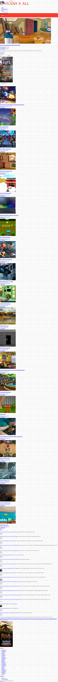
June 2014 (3, 667)
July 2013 (3, 673)
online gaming (15, 619)
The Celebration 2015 (4, 126)
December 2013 (4, 670)
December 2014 (4, 663)
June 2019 (3, 653)
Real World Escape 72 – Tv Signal (6, 281)
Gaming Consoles (52, 618)
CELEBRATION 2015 (9, 618)
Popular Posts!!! (4, 83)
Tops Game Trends (46, 619)
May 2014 (3, 668)
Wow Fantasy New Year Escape (6, 259)
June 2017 (3, 656)
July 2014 (3, 666)
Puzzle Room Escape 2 (4, 325)
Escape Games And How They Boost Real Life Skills (10, 45)
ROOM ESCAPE (37, 619)
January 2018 (3, 654)
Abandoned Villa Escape (4, 480)
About (2, 8)
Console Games (15, 618)
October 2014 (3, 665)
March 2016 (3, 660)
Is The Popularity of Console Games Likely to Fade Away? (11, 436)
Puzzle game (32, 619)
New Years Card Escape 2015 (5, 193)
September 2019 (4, 651)
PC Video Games (19, 619)
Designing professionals (26, 618)
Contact (3, 11)
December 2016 (4, 657)
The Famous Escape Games (5, 392)
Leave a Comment (2, 49)
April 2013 (3, 674)
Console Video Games (20, 618)
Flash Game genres (4, 678)
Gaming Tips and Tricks (5, 9)
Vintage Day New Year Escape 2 (6, 171)
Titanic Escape (3, 414)
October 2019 (3, 650)
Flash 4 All (5, 680)
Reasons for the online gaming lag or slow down (9, 215)
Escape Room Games (40, 618)
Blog (2, 10)
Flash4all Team (3, 47)
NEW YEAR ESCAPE (6, 619)
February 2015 (4, 662)
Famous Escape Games (46, 618)
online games (11, 619)
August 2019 (3, 652)
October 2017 (3, 655)
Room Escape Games (4, 524)
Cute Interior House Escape (5, 303)
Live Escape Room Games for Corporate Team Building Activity (12, 370)
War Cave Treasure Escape (5, 502)
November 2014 (4, 664)
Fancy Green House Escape (5, 237)
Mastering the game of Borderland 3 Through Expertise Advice (12, 104)
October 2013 (3, 672)
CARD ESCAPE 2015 (3, 618)
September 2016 (4, 658)
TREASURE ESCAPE (52, 619)
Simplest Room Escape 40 (5, 348)
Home (2, 7)
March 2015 (3, 661)
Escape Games (35, 618)
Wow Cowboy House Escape (5, 148)
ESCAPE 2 (31, 618)
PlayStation (23, 619)
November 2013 (4, 671)
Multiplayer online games (5, 458)
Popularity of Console (28, 619)
